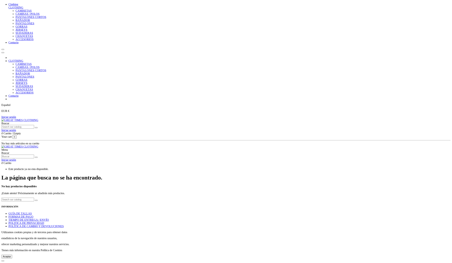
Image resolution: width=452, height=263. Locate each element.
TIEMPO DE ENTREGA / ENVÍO (28, 219)
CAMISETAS (24, 10)
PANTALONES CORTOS (31, 17)
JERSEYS (21, 29)
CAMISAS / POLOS (28, 13)
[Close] (2, 52)
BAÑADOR (23, 20)
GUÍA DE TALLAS (20, 213)
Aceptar (7, 256)
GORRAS (21, 26)
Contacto (13, 95)
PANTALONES (25, 23)
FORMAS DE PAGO (20, 216)
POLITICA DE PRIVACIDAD (26, 223)
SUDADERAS (24, 32)
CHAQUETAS (24, 36)
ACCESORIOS (25, 39)
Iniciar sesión (8, 116)
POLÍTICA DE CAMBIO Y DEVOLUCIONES (36, 226)
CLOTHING (15, 7)
